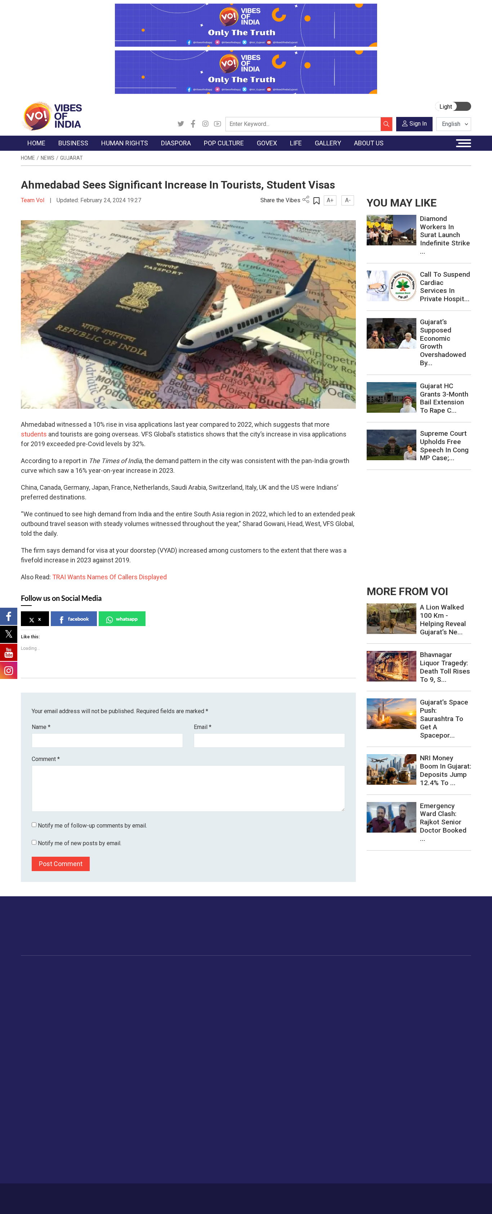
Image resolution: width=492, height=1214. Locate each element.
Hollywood (235, 988)
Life (381, 970)
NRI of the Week (191, 997)
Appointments (274, 1006)
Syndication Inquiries (52, 1150)
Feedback (131, 1195)
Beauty (391, 1078)
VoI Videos (450, 997)
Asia (176, 988)
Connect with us (429, 933)
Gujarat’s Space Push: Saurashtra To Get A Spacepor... (444, 718)
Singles (391, 1033)
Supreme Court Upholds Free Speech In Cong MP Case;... (444, 445)
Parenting (394, 1015)
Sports (391, 1069)
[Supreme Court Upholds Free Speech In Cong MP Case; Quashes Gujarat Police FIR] (391, 444)
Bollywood (235, 979)
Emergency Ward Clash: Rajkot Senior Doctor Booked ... (443, 822)
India (89, 979)
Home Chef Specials (337, 979)
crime (35, 1015)
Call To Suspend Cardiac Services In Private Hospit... (445, 286)
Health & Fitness (402, 1051)
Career (48, 1195)
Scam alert (41, 1123)
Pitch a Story (43, 1132)
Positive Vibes (45, 1033)
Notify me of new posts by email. (79, 843)
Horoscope (396, 979)
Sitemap (195, 1195)
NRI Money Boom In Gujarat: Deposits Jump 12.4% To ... (445, 770)
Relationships (399, 1006)
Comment (46, 759)
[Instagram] (205, 124)
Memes (446, 1015)
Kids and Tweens (403, 1060)
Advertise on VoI (48, 1105)
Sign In (418, 123)
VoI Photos (450, 1024)
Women (392, 988)
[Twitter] (180, 124)
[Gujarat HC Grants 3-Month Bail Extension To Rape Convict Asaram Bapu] (391, 396)
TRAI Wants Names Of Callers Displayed (109, 577)
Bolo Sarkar (271, 997)
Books (230, 1006)
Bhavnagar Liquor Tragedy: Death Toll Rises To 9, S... (445, 667)
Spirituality (395, 1087)
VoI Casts (449, 1006)
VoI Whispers (274, 988)
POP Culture (230, 970)
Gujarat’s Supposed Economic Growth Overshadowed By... (443, 342)
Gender (391, 997)
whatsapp (127, 619)
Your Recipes (328, 997)
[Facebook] (193, 124)
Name (41, 727)
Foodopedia (321, 970)
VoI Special (41, 1024)
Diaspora (175, 970)
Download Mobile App (429, 1198)
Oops (34, 1141)
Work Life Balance (404, 1042)
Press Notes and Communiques (66, 1114)
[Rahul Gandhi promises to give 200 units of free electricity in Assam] (391, 618)
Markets (93, 1006)
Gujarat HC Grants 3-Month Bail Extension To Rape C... (444, 398)
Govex (259, 970)
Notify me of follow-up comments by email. (92, 825)
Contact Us (101, 1195)
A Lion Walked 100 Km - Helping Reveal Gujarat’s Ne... (443, 619)
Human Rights (143, 970)
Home (28, 158)
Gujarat (71, 158)
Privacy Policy (163, 1195)
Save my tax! (99, 1015)
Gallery (438, 970)
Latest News (43, 988)
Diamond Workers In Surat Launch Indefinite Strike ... (445, 234)
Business (88, 970)
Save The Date (454, 979)
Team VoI (33, 200)
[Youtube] (217, 124)
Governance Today (280, 979)
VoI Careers (42, 1159)
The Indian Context (50, 997)
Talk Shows (450, 988)
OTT (228, 997)
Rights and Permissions (56, 1168)
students (34, 434)
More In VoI (35, 1096)
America (181, 979)
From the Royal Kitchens (342, 988)
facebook (78, 619)
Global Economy (103, 997)
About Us (72, 1195)
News (47, 158)
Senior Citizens (401, 1024)
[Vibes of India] (51, 115)
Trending (38, 979)
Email (202, 727)
